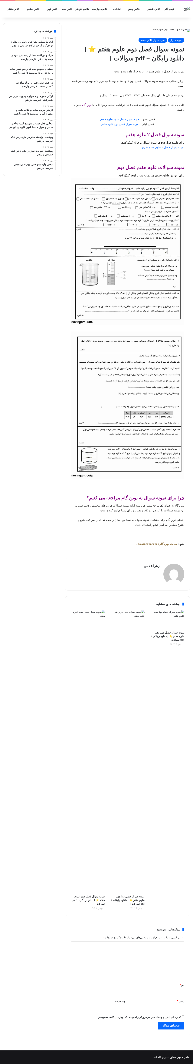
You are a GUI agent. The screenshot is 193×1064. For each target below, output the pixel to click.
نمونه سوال (176, 40)
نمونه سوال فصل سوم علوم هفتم (120, 119)
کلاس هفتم (13, 9)
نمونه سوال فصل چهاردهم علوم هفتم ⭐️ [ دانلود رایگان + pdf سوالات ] (167, 636)
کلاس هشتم (33, 9)
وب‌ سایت (120, 1000)
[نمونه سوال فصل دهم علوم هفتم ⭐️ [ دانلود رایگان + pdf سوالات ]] (88, 751)
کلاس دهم (67, 9)
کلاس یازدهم (82, 9)
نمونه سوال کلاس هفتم (153, 40)
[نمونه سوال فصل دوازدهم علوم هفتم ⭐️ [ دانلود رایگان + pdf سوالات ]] (127, 751)
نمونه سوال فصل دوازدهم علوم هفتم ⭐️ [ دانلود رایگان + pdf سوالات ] (128, 900)
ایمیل (180, 1000)
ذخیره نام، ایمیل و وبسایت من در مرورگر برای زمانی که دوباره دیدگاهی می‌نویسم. (139, 1017)
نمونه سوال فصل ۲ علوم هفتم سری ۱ (161, 147)
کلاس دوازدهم (99, 9)
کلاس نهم (52, 9)
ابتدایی (117, 9)
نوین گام (169, 9)
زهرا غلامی (152, 566)
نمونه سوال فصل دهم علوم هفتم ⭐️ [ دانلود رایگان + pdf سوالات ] (89, 900)
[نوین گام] (184, 9)
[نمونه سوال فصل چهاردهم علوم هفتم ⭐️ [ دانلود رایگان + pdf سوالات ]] (167, 619)
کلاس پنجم (134, 9)
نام (181, 984)
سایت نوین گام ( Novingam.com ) (156, 543)
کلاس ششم (153, 9)
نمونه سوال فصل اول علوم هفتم (120, 124)
